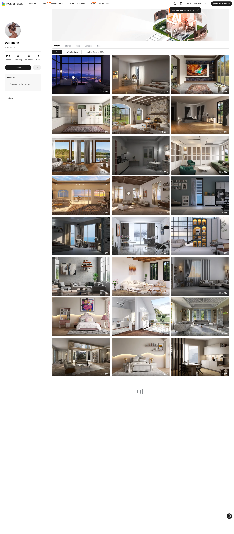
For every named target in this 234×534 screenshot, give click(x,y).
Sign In (188, 3)
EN (205, 3)
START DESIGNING (220, 3)
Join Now (197, 3)
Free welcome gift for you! (183, 10)
